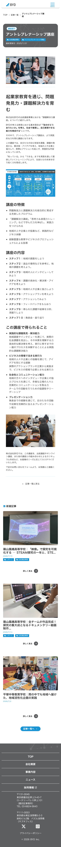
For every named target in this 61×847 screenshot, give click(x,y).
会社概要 (30, 764)
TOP (5, 15)
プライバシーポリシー (30, 833)
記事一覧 (14, 15)
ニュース (30, 779)
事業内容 (30, 772)
